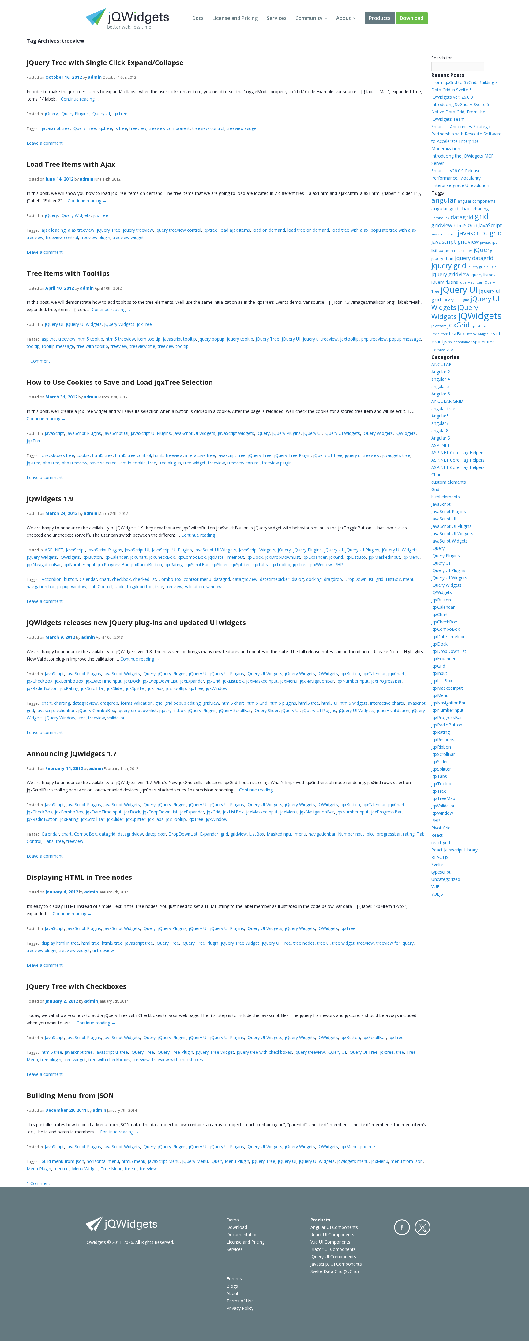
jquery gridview (450, 274)
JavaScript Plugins (83, 433)
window (214, 586)
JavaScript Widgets (236, 433)
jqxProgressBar (113, 564)
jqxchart (438, 326)
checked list (144, 579)
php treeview (374, 339)
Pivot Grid (441, 828)
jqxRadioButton (146, 564)
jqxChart (138, 557)
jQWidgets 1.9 (50, 498)
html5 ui (329, 703)
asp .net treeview (58, 339)
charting (62, 703)
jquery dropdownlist (137, 710)
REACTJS (439, 857)
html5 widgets (354, 703)
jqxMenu (411, 557)
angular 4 (440, 379)
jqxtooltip (349, 339)
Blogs (232, 1286)
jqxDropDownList (282, 557)
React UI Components (332, 1234)
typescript (441, 872)
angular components (477, 201)
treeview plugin (95, 237)
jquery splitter (470, 282)
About (343, 18)
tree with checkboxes (109, 1059)
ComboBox (170, 579)
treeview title (142, 346)
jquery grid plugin (482, 267)
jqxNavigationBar (44, 564)
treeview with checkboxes (177, 1059)
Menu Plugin (39, 1168)
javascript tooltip (179, 339)
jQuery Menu (195, 1161)
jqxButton (92, 557)
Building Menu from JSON (70, 1095)
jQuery (51, 113)
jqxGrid (336, 557)
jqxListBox (355, 557)
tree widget (194, 463)
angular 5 (440, 386)
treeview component (169, 128)
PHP (338, 564)
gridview (211, 703)
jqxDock (254, 557)
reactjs (439, 341)
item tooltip (148, 339)
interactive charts (387, 703)
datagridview (244, 579)
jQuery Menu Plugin (229, 1161)
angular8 (439, 430)
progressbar (389, 834)
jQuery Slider (266, 710)
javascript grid (480, 232)
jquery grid (448, 265)
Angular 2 (440, 372)
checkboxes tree (58, 455)
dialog (298, 579)
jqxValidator (443, 806)
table (120, 586)
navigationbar (322, 834)
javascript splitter (458, 250)
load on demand (269, 230)
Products (380, 18)
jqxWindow (321, 564)
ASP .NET (54, 550)
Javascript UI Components (336, 1264)
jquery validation (393, 710)
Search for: (442, 58)
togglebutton (140, 586)
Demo (233, 1220)
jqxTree (119, 113)
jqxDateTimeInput (226, 557)
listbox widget (477, 334)
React (437, 835)
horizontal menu (103, 1161)
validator (116, 718)
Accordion (52, 579)
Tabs (49, 841)
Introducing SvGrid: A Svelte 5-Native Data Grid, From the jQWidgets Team (461, 111)
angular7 (439, 423)
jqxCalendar (116, 557)
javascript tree (56, 128)
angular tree (443, 408)
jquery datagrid (474, 257)
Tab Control (100, 586)
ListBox (393, 579)
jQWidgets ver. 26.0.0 (452, 97)
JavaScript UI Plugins (151, 433)
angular (443, 200)
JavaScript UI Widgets (194, 433)
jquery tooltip (240, 339)
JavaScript (54, 433)
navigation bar (41, 586)
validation (194, 586)
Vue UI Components (330, 1242)
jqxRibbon (441, 747)
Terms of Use (240, 1301)
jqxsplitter (439, 334)
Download (411, 18)
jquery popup (211, 339)
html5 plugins (283, 703)
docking (313, 579)
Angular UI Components (334, 1227)
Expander (209, 834)
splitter (479, 342)
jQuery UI (100, 113)
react (495, 333)
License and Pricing (235, 18)
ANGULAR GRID (447, 401)
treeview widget (242, 128)
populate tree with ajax (393, 230)
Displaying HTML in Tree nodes (79, 877)
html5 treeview (120, 339)
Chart (436, 475)
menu (409, 579)
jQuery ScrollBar (235, 710)
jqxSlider (219, 564)
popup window (71, 586)
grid (379, 579)
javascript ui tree (111, 1052)
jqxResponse (444, 739)
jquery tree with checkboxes (264, 1052)
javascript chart (443, 234)
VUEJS (437, 894)
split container (460, 342)
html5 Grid (257, 703)
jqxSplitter (240, 564)
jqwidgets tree (396, 455)
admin (95, 77)
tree (152, 463)
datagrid (222, 579)
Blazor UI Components (333, 1249)
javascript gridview (455, 241)
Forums (234, 1279)
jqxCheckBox (162, 557)
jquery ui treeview (320, 339)
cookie (83, 455)
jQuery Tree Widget (240, 943)
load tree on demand (308, 230)
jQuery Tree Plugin (292, 455)
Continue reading (80, 99)
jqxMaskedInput (384, 557)
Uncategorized (445, 879)
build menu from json (63, 1161)
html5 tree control (133, 455)
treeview (137, 128)
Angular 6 (440, 394)
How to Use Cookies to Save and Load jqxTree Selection (120, 382)
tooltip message (58, 346)
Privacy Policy (240, 1308)
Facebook (402, 1227)
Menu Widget (85, 1168)
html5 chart (233, 703)
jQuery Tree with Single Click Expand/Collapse (105, 62)
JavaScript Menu (164, 1161)
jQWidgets (405, 433)
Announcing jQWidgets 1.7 (72, 753)
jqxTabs (260, 564)
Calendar (88, 579)
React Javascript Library (454, 850)
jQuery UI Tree (327, 455)
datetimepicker (274, 579)
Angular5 (440, 416)
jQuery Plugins (74, 113)
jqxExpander (314, 557)
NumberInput (351, 834)
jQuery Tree (84, 128)
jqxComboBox (191, 557)
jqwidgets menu (353, 1161)
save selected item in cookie (118, 463)
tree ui (323, 943)
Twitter (422, 1227)
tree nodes (304, 943)
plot (370, 834)
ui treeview (103, 950)
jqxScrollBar (197, 564)
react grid (440, 842)
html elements (445, 497)
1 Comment (38, 361)
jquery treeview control (178, 230)
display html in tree (60, 943)
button (70, 579)
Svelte (437, 864)
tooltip (33, 346)
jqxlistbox (479, 326)
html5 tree (102, 455)
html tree (90, 943)
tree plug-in (170, 463)
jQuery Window (60, 718)
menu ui (61, 1168)
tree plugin (50, 1059)
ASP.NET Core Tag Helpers (458, 452)
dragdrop (333, 579)
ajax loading (54, 230)
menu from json (407, 1161)
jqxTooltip (280, 564)
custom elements (448, 482)
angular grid (444, 208)
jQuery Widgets (75, 215)
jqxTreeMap (443, 798)
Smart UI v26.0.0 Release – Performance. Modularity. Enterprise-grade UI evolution (460, 178)
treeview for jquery (395, 943)
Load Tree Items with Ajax (71, 164)
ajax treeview (81, 230)
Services (277, 18)
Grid (435, 489)
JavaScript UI (115, 433)
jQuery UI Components (333, 1256)
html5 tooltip (90, 339)
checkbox (121, 579)
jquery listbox (172, 710)
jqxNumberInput (79, 564)
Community (309, 18)
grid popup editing (183, 703)
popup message (405, 339)
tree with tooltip (92, 346)
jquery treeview (138, 230)
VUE (435, 887)
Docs (198, 18)
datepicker (155, 834)
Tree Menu (111, 1168)
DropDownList (358, 579)
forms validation (137, 703)
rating (409, 834)
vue (450, 349)
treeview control (208, 128)
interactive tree (200, 455)
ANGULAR (441, 364)
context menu (197, 579)
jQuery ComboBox (96, 710)
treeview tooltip (173, 346)
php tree (51, 463)
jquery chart (442, 258)
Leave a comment (45, 143)
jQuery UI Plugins (362, 550)
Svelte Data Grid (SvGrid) (334, 1271)
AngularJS (440, 438)
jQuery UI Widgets (84, 324)
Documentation (242, 1234)
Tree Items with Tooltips (68, 273)
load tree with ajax (350, 230)
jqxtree (105, 128)
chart (104, 579)
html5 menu (133, 1161)
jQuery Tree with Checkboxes (76, 986)
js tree (120, 128)
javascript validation (56, 710)
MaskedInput (279, 834)
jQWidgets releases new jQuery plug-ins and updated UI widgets (136, 622)
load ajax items (235, 230)
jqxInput (439, 673)
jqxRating (173, 564)
